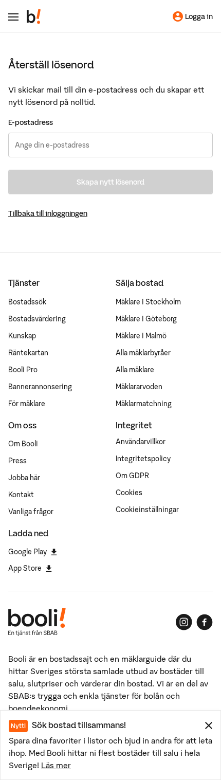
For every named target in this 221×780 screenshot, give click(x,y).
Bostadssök (27, 301)
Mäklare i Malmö (141, 335)
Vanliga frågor (30, 511)
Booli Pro (23, 369)
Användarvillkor (140, 441)
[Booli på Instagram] (184, 622)
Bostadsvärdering (37, 318)
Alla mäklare (135, 369)
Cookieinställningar (147, 509)
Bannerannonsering (40, 386)
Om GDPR (132, 475)
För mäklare (26, 403)
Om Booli (23, 443)
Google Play (27, 551)
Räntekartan (28, 352)
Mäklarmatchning (144, 403)
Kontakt (21, 494)
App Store (25, 568)
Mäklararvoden (139, 386)
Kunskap (22, 335)
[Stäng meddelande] (208, 725)
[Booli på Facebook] (204, 622)
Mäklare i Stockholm (148, 301)
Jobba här (24, 477)
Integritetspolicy (143, 458)
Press (17, 460)
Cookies (129, 492)
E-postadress (30, 122)
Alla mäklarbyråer (143, 352)
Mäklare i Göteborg (146, 318)
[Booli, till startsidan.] (34, 16)
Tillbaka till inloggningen (47, 213)
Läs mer (56, 765)
